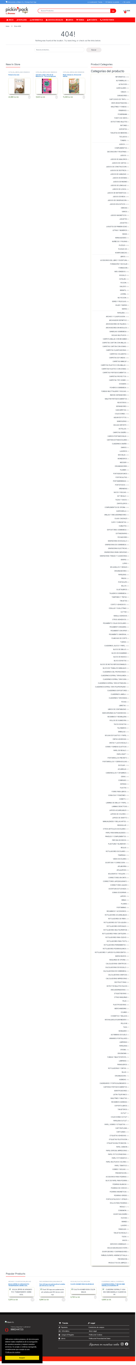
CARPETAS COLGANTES (118, 354)
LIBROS (70, 20)
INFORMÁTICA (37, 20)
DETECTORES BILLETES (119, 122)
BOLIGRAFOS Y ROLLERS (116, 874)
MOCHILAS (121, 455)
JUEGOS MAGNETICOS (118, 215)
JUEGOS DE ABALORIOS (118, 159)
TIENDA (81, 20)
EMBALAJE (121, 732)
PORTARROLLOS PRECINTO (117, 758)
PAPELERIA (121, 313)
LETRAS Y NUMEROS (120, 230)
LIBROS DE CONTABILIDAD (117, 709)
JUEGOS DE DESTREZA (118, 170)
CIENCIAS (124, 208)
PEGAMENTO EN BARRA (118, 627)
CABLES (123, 92)
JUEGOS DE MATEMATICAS (116, 193)
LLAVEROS (123, 451)
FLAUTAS (123, 788)
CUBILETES (123, 526)
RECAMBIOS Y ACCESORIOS (116, 911)
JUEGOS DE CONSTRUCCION (116, 167)
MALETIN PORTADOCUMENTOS (116, 399)
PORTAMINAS (121, 907)
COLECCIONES (120, 414)
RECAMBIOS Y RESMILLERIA (117, 717)
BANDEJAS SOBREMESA (118, 331)
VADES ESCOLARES (119, 859)
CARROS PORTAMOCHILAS (117, 436)
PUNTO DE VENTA (120, 118)
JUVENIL (123, 294)
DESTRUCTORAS (120, 982)
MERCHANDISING (120, 1008)
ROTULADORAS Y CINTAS (117, 1068)
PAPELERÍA (22, 20)
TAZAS (124, 1236)
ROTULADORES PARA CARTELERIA (114, 934)
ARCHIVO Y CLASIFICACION (115, 316)
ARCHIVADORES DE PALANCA (116, 324)
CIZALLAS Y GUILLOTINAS (117, 608)
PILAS (124, 1001)
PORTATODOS (120, 485)
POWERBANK (122, 114)
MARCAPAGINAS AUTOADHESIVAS (114, 713)
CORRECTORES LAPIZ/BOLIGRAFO (115, 881)
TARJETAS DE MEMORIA (118, 133)
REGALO (122, 1207)
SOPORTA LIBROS (121, 1106)
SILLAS (124, 1072)
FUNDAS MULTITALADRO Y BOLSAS (113, 391)
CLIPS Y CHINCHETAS (118, 522)
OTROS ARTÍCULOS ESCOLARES (114, 829)
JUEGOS (122, 144)
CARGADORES (122, 95)
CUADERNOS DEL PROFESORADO (114, 672)
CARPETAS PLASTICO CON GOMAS (114, 369)
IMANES (124, 1222)
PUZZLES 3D (122, 249)
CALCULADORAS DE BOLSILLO (115, 967)
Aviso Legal (92, 1331)
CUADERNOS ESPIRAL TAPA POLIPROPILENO (110, 687)
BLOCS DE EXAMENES (119, 653)
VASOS (124, 1240)
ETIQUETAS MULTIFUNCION (116, 1143)
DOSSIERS (122, 384)
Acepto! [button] (22, 1358)
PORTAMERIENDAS (119, 481)
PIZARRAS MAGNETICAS (118, 1192)
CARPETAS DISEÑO (119, 432)
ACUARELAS (122, 769)
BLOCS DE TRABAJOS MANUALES (114, 668)
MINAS (124, 900)
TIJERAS (123, 642)
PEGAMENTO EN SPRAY (119, 631)
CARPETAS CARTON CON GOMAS (114, 346)
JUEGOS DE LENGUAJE (118, 185)
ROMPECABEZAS (121, 253)
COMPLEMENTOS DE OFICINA (115, 507)
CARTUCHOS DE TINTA (117, 99)
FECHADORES (122, 537)
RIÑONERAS (123, 488)
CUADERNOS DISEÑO (119, 444)
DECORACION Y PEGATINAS (116, 152)
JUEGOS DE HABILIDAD (118, 174)
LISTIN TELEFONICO (120, 1094)
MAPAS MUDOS (120, 956)
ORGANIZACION (120, 1076)
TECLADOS (123, 137)
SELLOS (123, 586)
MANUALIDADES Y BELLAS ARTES (114, 821)
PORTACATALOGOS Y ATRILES (116, 1199)
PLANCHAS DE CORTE (119, 638)
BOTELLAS (122, 429)
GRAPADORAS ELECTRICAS (117, 548)
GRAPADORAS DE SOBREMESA (115, 545)
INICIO (10, 20)
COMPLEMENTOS (121, 148)
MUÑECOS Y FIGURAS (119, 241)
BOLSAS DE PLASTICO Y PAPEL (115, 735)
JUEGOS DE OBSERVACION (117, 200)
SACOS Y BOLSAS (120, 492)
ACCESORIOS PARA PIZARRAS (116, 1177)
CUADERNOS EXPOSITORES (117, 690)
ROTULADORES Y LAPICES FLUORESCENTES (110, 952)
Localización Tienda (95, 2)
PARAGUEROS (122, 1064)
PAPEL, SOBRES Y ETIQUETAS (115, 1124)
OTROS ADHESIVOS (119, 619)
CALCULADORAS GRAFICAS (117, 975)
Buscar (93, 50)
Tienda (64, 1323)
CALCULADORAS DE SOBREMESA (114, 971)
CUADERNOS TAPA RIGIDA (118, 698)
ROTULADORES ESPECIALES (116, 926)
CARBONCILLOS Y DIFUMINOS (116, 773)
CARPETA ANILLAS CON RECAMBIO (115, 339)
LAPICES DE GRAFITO (119, 818)
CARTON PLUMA (121, 1128)
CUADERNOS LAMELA (118, 694)
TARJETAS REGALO (120, 1233)
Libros (62, 1338)
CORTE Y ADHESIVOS (118, 604)
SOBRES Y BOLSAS (119, 1169)
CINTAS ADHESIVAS (119, 739)
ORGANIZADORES (121, 466)
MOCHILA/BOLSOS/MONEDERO (116, 1020)
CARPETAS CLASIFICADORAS (116, 350)
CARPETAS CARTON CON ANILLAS (114, 343)
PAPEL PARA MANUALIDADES (116, 833)
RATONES (123, 125)
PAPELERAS (122, 575)
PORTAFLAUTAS (121, 477)
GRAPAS (123, 560)
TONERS (123, 140)
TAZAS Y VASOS (121, 500)
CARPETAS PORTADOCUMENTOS (114, 372)
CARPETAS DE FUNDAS (117, 358)
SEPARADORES (121, 406)
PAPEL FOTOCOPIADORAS (117, 1154)
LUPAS (125, 563)
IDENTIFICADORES (120, 1091)
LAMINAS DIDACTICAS (119, 806)
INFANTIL (123, 290)
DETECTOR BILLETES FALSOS (117, 986)
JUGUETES (123, 219)
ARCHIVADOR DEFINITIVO (118, 320)
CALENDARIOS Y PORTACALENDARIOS (113, 1083)
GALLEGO (123, 286)
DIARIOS (124, 447)
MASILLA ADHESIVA (120, 616)
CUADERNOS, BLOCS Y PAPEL (114, 646)
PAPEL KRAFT (121, 754)
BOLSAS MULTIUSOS (119, 335)
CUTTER (124, 612)
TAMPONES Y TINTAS (119, 597)
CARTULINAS (120, 1132)
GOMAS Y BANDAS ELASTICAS (116, 747)
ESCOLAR (121, 765)
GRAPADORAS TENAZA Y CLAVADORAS (113, 556)
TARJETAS (123, 601)
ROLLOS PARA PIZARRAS (118, 1203)
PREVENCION (122, 1259)
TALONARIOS (121, 728)
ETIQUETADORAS (120, 993)
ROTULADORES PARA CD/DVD (116, 937)
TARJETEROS (122, 1109)
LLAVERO (124, 1225)
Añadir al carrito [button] (28, 97)
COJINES (124, 1012)
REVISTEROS (121, 402)
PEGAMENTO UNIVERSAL (117, 634)
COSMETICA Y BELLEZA (119, 1016)
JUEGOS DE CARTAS (119, 163)
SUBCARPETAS (121, 410)
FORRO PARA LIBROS (119, 791)
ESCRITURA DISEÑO (120, 1214)
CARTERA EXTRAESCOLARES (117, 440)
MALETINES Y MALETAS (119, 1098)
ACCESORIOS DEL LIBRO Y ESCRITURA (113, 260)
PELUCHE (124, 1023)
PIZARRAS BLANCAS (120, 1184)
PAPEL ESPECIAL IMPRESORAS (116, 1150)
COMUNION (122, 1210)
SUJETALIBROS (121, 589)
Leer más (32, 1300)
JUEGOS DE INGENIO (120, 182)
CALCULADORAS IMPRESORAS (116, 978)
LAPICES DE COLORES (118, 814)
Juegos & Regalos (67, 1335)
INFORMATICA (120, 77)
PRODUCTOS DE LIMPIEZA (117, 1263)
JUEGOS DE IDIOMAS (120, 178)
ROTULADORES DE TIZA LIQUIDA (115, 922)
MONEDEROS (122, 459)
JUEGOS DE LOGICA (119, 189)
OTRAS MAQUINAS (120, 997)
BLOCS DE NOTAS (120, 661)
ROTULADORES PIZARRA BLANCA (114, 949)
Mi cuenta (127, 2)
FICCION (123, 283)
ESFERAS (123, 784)
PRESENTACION (120, 1173)
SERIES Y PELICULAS (119, 301)
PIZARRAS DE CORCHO (119, 1188)
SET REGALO (121, 496)
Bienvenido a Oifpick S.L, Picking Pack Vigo (22, 2)
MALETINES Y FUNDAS (118, 107)
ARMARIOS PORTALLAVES (118, 1038)
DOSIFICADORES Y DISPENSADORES (114, 1251)
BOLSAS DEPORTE (120, 425)
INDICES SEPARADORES (118, 395)
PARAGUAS (122, 1229)
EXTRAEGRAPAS (121, 533)
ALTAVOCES (123, 84)
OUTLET (124, 1113)
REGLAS (123, 847)
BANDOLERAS (122, 421)
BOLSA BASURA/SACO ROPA (117, 1248)
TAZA (125, 1027)
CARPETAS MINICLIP (120, 361)
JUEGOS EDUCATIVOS (117, 204)
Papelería (63, 1327)
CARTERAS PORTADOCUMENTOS (115, 1087)
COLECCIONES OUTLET (119, 1117)
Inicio (7, 26)
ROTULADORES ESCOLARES (115, 851)
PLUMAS (124, 904)
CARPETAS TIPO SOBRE (117, 380)
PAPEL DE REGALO (119, 750)
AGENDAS (122, 1079)
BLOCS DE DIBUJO (119, 649)
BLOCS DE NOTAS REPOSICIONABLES (113, 664)
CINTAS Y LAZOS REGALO (118, 743)
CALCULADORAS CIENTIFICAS (116, 964)
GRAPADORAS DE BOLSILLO (117, 541)
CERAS (123, 776)
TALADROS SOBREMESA (117, 593)
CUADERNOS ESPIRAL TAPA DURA (114, 679)
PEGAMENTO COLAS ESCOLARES (114, 623)
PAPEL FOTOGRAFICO (119, 1158)
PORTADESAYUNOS (120, 473)
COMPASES (122, 780)
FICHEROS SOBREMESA (118, 387)
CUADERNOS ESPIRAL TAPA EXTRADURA (112, 683)
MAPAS (124, 309)
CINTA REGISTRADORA (119, 103)
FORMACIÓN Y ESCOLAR (118, 264)
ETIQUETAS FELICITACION (118, 1139)
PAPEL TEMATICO (121, 1165)
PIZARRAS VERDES (120, 1195)
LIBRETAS (122, 705)
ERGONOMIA (122, 1053)
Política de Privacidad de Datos (99, 1338)
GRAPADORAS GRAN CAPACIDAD (115, 552)
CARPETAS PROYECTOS (117, 376)
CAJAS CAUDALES (121, 518)
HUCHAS (124, 1218)
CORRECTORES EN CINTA (117, 877)
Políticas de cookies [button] (12, 1352)
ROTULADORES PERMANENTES (115, 945)
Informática (65, 1331)
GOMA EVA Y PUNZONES (116, 795)
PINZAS (123, 578)
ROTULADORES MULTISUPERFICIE (115, 930)
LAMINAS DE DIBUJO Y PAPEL (116, 803)
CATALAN (11, 72)
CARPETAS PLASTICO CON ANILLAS (113, 365)
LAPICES (123, 896)
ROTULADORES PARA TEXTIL (117, 941)
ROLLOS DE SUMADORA (118, 720)
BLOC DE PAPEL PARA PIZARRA (116, 1180)
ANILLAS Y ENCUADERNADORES (115, 515)
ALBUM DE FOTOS (120, 417)
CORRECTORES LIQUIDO (118, 885)
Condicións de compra (96, 1327)
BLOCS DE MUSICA (120, 657)
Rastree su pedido (113, 2)
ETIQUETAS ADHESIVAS (118, 1135)
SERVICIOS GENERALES (118, 1244)
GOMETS (122, 799)
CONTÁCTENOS (108, 20)
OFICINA (123, 1050)
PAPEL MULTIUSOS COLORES (116, 1162)
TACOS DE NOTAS (120, 724)
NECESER (123, 462)
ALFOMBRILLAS (121, 80)
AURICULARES (121, 88)
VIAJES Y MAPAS (121, 305)
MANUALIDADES (120, 238)
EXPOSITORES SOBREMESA (116, 530)
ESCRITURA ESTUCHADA (117, 889)
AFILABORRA (122, 866)
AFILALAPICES (121, 870)
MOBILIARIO (123, 1031)
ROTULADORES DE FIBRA (117, 919)
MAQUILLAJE (121, 825)
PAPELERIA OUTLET (120, 1121)
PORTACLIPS (122, 582)
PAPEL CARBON (121, 1147)
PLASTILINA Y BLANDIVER (117, 844)
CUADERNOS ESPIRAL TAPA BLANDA (113, 675)
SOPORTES (123, 129)
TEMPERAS (122, 855)
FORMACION (123, 268)
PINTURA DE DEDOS (119, 840)
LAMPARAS (123, 1042)
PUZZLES (122, 245)
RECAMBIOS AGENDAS (119, 1102)
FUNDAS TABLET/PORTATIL (116, 1057)
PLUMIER (123, 470)
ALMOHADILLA (121, 511)
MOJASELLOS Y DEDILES (118, 567)
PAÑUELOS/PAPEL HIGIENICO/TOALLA (114, 1255)
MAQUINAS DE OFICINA (117, 960)
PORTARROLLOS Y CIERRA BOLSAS (115, 761)
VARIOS (124, 211)
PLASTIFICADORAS (119, 1005)
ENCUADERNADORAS (118, 990)
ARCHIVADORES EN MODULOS (116, 328)
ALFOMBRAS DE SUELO (119, 1035)
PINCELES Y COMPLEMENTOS (115, 836)
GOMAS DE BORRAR (119, 892)
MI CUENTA (92, 20)
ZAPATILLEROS (122, 503)
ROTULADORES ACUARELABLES (116, 915)
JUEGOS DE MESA (119, 196)
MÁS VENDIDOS (25, 72)
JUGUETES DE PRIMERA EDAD (116, 226)
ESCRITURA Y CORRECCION (115, 862)
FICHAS (123, 702)
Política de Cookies (95, 1335)
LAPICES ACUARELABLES (117, 810)
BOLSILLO (122, 275)
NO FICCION (122, 298)
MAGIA (124, 234)
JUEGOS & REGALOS (55, 20)
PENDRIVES (123, 110)
